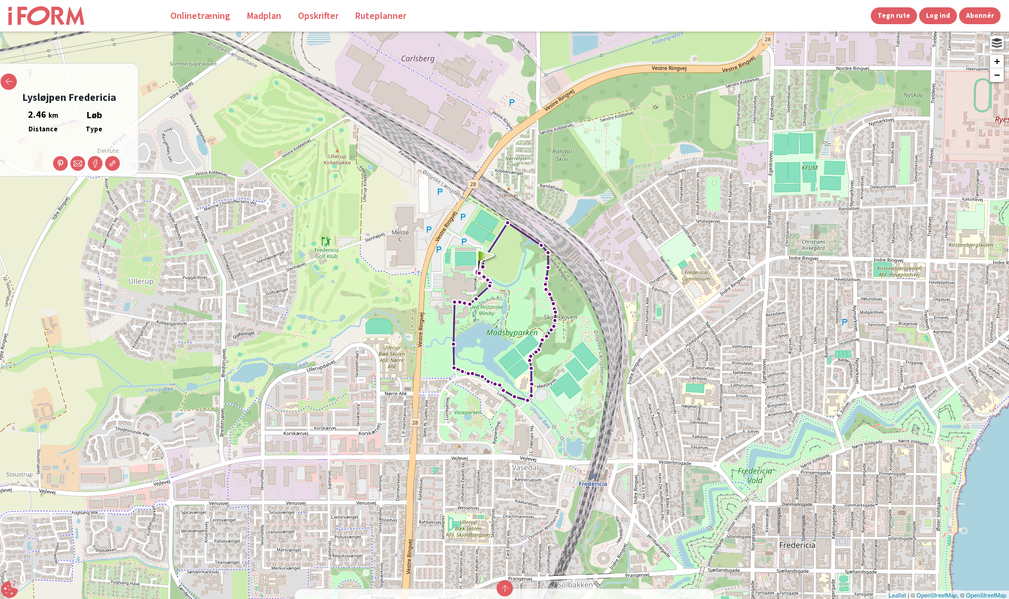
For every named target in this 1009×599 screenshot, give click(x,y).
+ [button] (997, 61)
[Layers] (997, 42)
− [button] (997, 74)
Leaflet (897, 595)
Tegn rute (894, 15)
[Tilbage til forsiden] (82, 16)
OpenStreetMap (937, 595)
